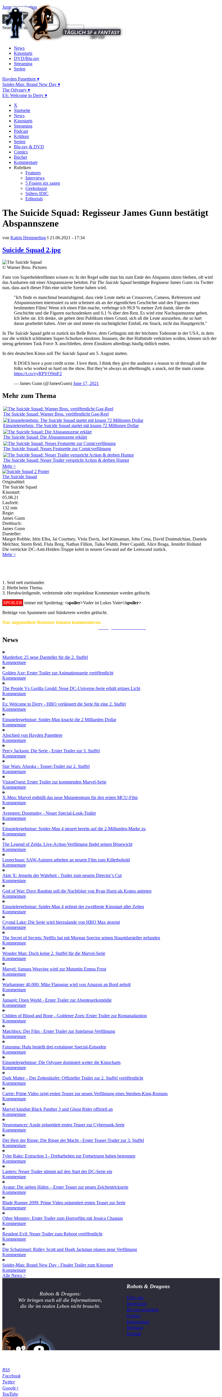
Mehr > (9, 466)
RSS (6, 1369)
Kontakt (134, 1333)
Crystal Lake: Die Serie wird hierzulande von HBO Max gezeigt (61, 922)
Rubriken (22, 167)
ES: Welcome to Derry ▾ (24, 95)
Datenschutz (138, 1321)
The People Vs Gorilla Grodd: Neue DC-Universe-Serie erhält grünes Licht (71, 688)
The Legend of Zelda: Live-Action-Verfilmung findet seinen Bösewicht (67, 844)
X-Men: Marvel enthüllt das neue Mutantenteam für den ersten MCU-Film (70, 797)
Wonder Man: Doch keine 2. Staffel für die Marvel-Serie (53, 953)
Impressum (137, 1303)
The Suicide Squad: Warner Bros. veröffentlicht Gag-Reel (56, 414)
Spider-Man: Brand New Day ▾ (31, 84)
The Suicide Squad (19, 476)
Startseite (22, 110)
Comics (21, 151)
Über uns (135, 1297)
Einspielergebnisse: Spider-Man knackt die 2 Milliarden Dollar (59, 719)
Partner (134, 1315)
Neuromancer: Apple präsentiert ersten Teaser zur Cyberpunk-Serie (63, 1124)
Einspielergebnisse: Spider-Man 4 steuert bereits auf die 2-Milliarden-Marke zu (74, 828)
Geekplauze (36, 188)
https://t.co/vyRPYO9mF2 (38, 373)
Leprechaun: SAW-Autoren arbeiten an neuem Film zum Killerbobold (66, 859)
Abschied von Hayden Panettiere (32, 735)
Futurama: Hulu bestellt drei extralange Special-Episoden (54, 1046)
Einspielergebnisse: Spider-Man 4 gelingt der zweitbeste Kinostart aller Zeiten (73, 906)
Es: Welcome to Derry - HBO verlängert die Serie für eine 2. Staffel (64, 704)
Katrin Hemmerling (28, 237)
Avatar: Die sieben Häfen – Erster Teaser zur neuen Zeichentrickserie (65, 1187)
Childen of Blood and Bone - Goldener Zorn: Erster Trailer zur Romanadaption (74, 1015)
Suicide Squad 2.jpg (31, 250)
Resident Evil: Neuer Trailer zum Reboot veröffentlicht (52, 1233)
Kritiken (21, 136)
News (19, 48)
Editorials (34, 198)
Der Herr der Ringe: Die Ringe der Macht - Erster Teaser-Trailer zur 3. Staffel (73, 1140)
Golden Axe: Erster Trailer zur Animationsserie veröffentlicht (57, 672)
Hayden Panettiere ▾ (20, 78)
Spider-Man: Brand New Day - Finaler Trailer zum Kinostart (57, 1265)
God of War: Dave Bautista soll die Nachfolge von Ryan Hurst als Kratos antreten (76, 891)
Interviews (35, 177)
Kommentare (26, 162)
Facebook (11, 1375)
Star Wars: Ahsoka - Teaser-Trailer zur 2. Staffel (46, 766)
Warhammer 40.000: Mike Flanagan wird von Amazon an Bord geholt (66, 984)
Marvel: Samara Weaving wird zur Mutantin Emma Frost (54, 968)
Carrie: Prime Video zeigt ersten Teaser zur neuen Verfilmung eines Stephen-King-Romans (85, 1093)
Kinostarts (23, 53)
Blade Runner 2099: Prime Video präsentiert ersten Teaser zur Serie (63, 1202)
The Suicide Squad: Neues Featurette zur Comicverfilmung (57, 448)
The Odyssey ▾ (16, 89)
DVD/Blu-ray (26, 58)
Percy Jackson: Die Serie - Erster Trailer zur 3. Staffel (51, 750)
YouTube (10, 1394)
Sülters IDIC (37, 193)
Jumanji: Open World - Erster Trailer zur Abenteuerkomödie (57, 1000)
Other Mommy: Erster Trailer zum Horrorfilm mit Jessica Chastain (62, 1218)
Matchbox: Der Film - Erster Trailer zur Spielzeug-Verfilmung (58, 1031)
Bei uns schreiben (143, 1309)
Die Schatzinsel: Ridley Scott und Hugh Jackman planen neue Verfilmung (69, 1249)
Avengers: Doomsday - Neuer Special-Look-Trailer (49, 813)
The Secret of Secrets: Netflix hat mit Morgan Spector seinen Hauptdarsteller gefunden (81, 937)
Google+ (10, 1387)
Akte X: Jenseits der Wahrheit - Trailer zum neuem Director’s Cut (62, 875)
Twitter (8, 1381)
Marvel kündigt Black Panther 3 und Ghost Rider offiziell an (57, 1109)
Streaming (23, 63)
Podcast (21, 131)
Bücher (20, 157)
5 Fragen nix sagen (42, 183)
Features (33, 172)
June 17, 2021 (86, 383)
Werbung (135, 1327)
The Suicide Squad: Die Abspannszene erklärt (45, 437)
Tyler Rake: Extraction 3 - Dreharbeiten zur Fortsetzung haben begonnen (68, 1155)
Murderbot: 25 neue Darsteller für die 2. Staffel (45, 657)
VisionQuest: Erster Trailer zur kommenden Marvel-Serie (54, 781)
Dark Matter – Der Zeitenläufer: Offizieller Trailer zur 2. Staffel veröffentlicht (72, 1078)
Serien (19, 68)
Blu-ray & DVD (29, 146)
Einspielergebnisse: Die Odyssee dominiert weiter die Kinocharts (61, 1062)
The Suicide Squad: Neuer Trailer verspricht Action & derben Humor (66, 460)
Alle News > (14, 1275)
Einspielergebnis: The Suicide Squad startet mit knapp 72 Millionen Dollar (71, 425)
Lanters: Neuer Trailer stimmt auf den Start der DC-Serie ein (57, 1171)
